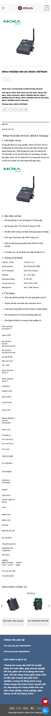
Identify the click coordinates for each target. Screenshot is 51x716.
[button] (3, 8)
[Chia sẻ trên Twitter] (13, 110)
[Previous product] (8, 80)
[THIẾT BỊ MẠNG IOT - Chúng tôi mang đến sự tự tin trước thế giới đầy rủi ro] (25, 8)
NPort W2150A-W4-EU (30, 95)
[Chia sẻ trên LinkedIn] (26, 110)
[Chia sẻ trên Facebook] (8, 110)
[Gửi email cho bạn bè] (17, 110)
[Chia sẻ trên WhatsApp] (4, 110)
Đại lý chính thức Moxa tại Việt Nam (21, 93)
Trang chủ (7, 67)
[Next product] (4, 80)
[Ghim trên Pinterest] (22, 110)
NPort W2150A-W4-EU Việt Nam (35, 98)
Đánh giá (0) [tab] (8, 129)
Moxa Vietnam (13, 95)
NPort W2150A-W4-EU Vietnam (15, 100)
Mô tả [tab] (5, 124)
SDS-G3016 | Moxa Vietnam (13, 621)
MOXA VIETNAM (20, 104)
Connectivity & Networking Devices (27, 89)
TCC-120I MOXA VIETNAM (38, 621)
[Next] (49, 611)
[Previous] (1, 611)
